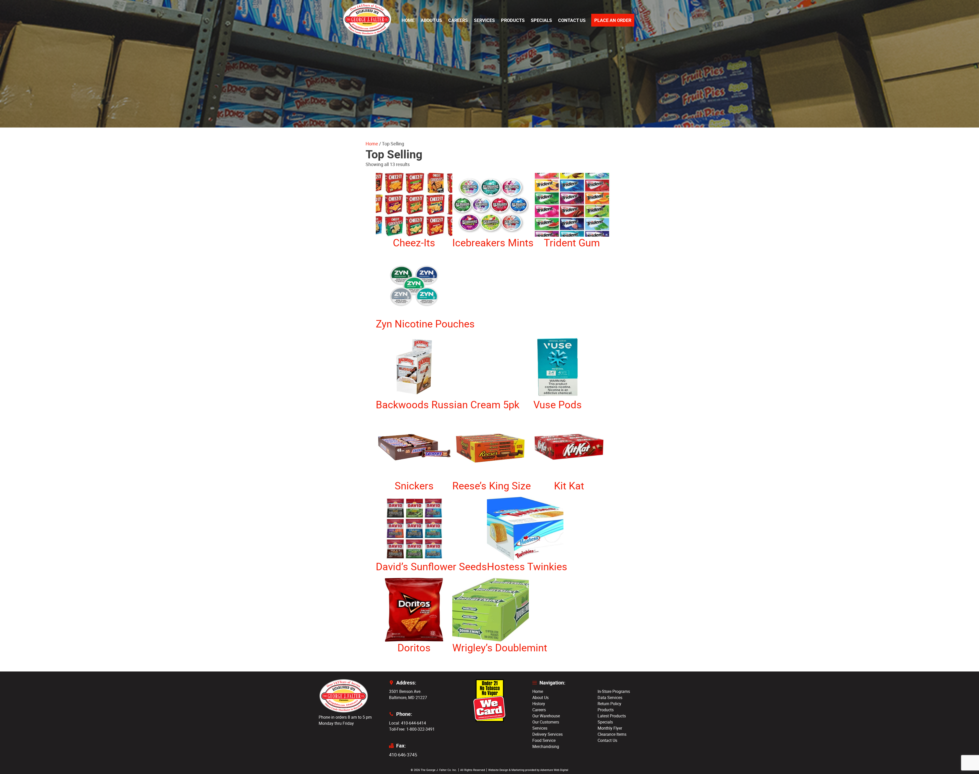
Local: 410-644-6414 (407, 723)
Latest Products (612, 716)
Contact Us (572, 20)
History (538, 703)
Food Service (544, 740)
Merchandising (545, 746)
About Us (431, 20)
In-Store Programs (614, 691)
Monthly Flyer (610, 728)
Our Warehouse (546, 716)
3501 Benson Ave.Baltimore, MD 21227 (408, 694)
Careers (458, 20)
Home (408, 20)
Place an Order (612, 20)
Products (513, 20)
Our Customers (545, 722)
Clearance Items (612, 734)
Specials (541, 20)
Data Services (610, 697)
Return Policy (609, 703)
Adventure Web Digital (554, 770)
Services (484, 20)
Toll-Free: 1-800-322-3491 (412, 729)
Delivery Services (547, 734)
